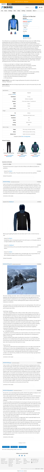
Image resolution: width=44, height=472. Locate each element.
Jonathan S (11, 390)
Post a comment (23, 446)
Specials (25, 460)
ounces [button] (14, 94)
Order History (19, 461)
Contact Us (11, 460)
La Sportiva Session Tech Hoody (35, 154)
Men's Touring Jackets (25, 136)
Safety (18, 10)
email (38, 468)
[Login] (40, 7)
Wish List (18, 463)
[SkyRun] (9, 4)
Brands (25, 463)
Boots (6, 10)
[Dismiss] (42, 1)
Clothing (23, 10)
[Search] (36, 7)
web (36, 468)
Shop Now (26, 1)
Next (40, 149)
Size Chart (25, 29)
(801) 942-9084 (35, 461)
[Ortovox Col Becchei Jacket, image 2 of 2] (15, 33)
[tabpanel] (8, 149)
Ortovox (24, 15)
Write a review (14, 446)
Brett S (10, 171)
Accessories (29, 10)
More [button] (34, 10)
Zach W (10, 264)
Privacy (2, 463)
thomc (10, 362)
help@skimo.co (36, 459)
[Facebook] (22, 455)
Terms (6, 463)
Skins (15, 10)
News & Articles (4, 461)
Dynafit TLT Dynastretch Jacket (22, 154)
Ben (9, 181)
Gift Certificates (27, 461)
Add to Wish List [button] (28, 37)
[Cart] (42, 7)
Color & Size (25, 25)
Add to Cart (26, 35)
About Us (3, 460)
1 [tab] (21, 158)
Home (17, 460)
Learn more (19, 449)
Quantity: (25, 31)
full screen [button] (21, 470)
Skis (2, 10)
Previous (3, 149)
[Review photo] (22, 232)
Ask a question (6, 446)
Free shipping (25, 24)
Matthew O (11, 201)
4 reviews (30, 19)
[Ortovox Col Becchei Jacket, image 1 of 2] (11, 33)
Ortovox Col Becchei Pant (9, 153)
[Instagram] (19, 455)
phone (42, 468)
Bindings (10, 10)
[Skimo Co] (7, 8)
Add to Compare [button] (28, 38)
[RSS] (24, 455)
